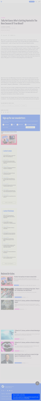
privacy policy (26, 397)
